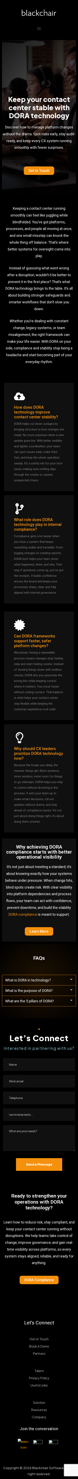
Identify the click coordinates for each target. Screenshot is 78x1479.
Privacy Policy (39, 1378)
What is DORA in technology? (28, 980)
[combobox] (39, 1114)
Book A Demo (39, 1346)
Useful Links (39, 1385)
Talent (39, 1371)
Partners (39, 1353)
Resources (39, 1410)
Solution (39, 1402)
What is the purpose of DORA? (29, 990)
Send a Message (39, 1164)
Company (39, 1417)
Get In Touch (39, 1339)
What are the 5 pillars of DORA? (29, 1001)
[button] (39, 28)
